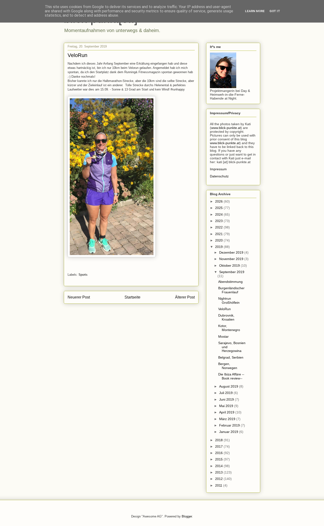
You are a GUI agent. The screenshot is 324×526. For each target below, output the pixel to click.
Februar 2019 (230, 425)
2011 (219, 485)
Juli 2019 (226, 393)
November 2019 (231, 259)
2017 (219, 446)
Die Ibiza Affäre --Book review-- (231, 376)
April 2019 (227, 412)
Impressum (218, 169)
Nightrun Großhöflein (229, 300)
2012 (219, 479)
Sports (83, 274)
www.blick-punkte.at (226, 128)
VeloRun (224, 309)
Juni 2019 (227, 399)
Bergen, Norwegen (227, 366)
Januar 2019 (229, 432)
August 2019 (229, 386)
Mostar (223, 336)
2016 (219, 453)
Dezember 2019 (231, 252)
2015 (219, 459)
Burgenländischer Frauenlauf (231, 290)
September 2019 (231, 272)
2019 (219, 247)
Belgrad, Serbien (230, 357)
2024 (219, 214)
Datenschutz (219, 176)
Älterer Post (185, 297)
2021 (219, 234)
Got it (274, 11)
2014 (219, 466)
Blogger (187, 516)
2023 (219, 221)
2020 (219, 240)
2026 (219, 201)
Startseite (132, 297)
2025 (219, 208)
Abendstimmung (230, 282)
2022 (219, 227)
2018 (219, 440)
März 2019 (227, 419)
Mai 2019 (226, 406)
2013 (219, 472)
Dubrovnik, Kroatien (226, 317)
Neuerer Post (79, 297)
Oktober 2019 (230, 265)
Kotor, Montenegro (229, 328)
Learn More (255, 11)
